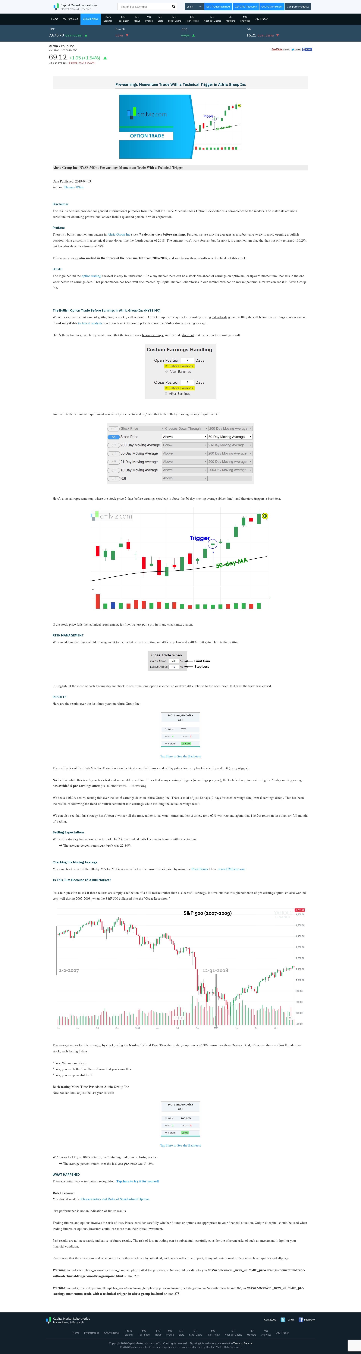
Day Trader (261, 19)
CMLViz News (91, 19)
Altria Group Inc (119, 234)
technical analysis (90, 323)
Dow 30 (120, 29)
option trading (91, 275)
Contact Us (270, 1319)
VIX (249, 29)
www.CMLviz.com (231, 869)
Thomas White (74, 187)
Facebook (309, 1319)
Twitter (290, 1319)
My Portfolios (70, 19)
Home (54, 19)
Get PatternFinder (272, 6)
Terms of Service (242, 1343)
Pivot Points (200, 869)
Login (190, 6)
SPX (52, 29)
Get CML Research (246, 6)
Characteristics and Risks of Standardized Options (115, 1199)
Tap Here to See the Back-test (180, 756)
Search (173, 6)
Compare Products (298, 6)
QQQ (184, 29)
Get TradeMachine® (218, 6)
